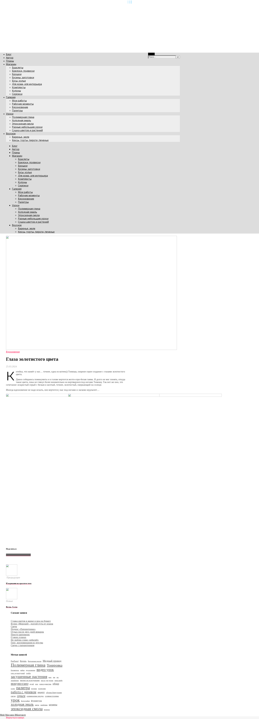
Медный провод (52, 660)
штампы (53, 704)
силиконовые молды (35, 696)
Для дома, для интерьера (27, 84)
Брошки (16, 74)
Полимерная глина (23, 117)
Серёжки (17, 94)
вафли (22, 670)
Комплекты (18, 87)
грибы (28, 673)
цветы (37, 705)
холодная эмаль (22, 704)
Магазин (11, 64)
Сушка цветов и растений (27, 130)
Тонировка (54, 665)
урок (15, 700)
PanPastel (15, 661)
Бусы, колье (19, 80)
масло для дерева (47, 680)
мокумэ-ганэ (19, 683)
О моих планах (18, 637)
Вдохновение (20, 107)
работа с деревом (23, 692)
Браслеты (17, 67)
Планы (10, 61)
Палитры (17, 110)
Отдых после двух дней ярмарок (27, 632)
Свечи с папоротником (22, 645)
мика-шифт (59, 680)
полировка (42, 688)
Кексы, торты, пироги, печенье (30, 140)
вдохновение (30, 670)
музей (32, 684)
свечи (13, 696)
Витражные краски (34, 661)
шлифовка (44, 705)
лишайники (15, 680)
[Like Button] (8, 560)
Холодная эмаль (21, 120)
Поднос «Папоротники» (23, 629)
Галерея (10, 97)
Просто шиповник (20, 634)
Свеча (14, 626)
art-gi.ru (4, 6)
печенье (34, 688)
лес (58, 677)
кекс (50, 677)
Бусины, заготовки (23, 77)
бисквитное (15, 670)
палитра (23, 688)
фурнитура (36, 700)
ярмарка (47, 709)
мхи (36, 684)
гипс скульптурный (18, 673)
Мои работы (19, 100)
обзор (56, 683)
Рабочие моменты (23, 104)
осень (13, 688)
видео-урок (45, 670)
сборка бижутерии (54, 692)
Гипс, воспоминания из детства (27, 642)
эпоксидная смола (27, 708)
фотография (25, 701)
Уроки (9, 113)
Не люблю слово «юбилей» (25, 640)
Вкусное (11, 133)
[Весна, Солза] (11, 598)
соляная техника (52, 696)
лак (54, 677)
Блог (8, 54)
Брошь (23, 661)
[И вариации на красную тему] (11, 575)
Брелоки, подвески (23, 71)
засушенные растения (29, 676)
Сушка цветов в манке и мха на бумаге (31, 621)
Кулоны (16, 90)
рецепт (41, 692)
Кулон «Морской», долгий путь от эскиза (32, 623)
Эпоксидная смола (23, 123)
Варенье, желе (20, 137)
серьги (21, 695)
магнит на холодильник (30, 680)
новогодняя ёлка (45, 684)
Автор (9, 57)
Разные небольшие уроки (27, 127)
